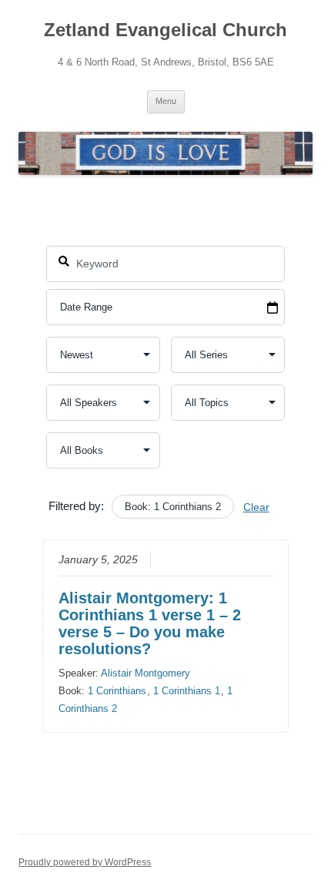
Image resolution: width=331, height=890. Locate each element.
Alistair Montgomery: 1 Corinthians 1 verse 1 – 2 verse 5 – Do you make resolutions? (150, 623)
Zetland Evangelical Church (165, 29)
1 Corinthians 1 (186, 691)
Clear (256, 507)
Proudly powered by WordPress (84, 862)
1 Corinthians (117, 691)
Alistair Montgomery (145, 673)
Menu (165, 101)
